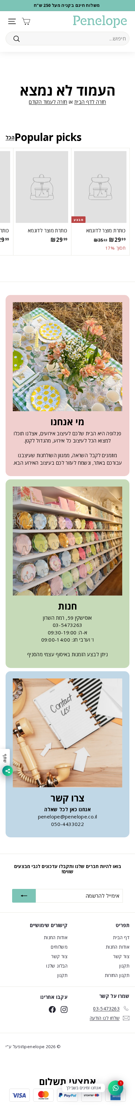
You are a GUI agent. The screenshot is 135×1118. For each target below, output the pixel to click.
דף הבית (121, 937)
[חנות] (67, 541)
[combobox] (67, 38)
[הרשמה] (24, 896)
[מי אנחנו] (67, 356)
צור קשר (121, 956)
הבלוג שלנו (57, 966)
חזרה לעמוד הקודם (48, 102)
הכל (10, 137)
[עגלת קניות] (26, 21)
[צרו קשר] (67, 732)
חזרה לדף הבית (90, 102)
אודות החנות (117, 947)
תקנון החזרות (117, 975)
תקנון (124, 966)
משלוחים (59, 947)
